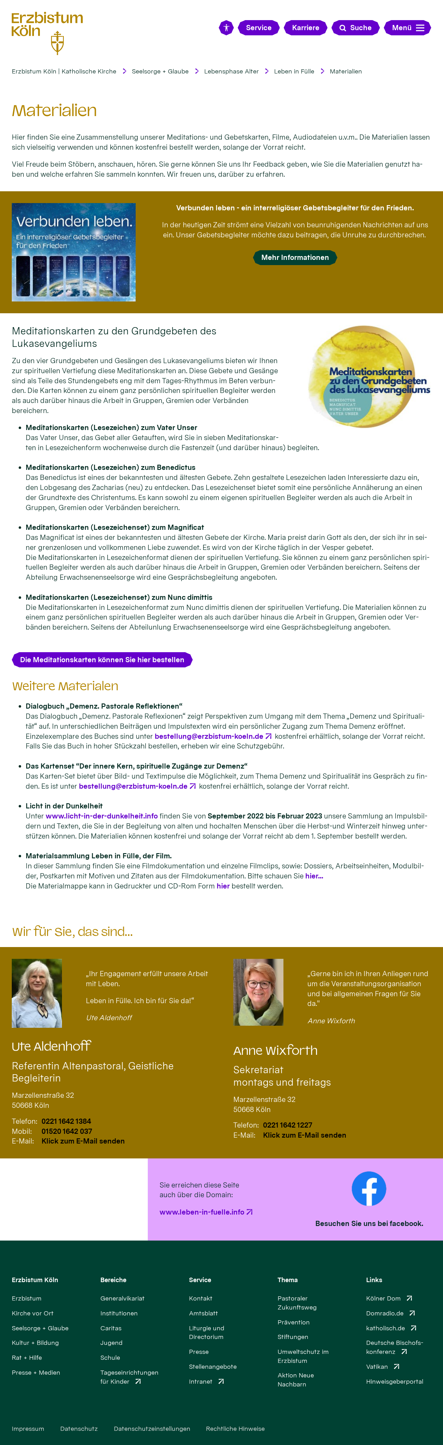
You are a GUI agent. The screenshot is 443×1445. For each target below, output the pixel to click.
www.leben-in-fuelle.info (202, 1212)
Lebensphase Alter (231, 71)
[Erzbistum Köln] (47, 33)
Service (200, 1280)
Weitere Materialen (65, 686)
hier (223, 886)
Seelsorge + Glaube (160, 71)
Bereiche (113, 1280)
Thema (288, 1280)
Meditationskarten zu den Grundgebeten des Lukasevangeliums (114, 337)
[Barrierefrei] (226, 27)
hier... (314, 876)
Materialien (346, 71)
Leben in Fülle (294, 71)
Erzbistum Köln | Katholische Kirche (64, 71)
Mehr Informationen (295, 257)
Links (374, 1280)
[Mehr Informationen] (74, 252)
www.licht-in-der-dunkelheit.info (102, 816)
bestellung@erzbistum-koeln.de (209, 736)
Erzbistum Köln (35, 1280)
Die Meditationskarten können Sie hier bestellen (102, 659)
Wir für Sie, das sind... (72, 932)
